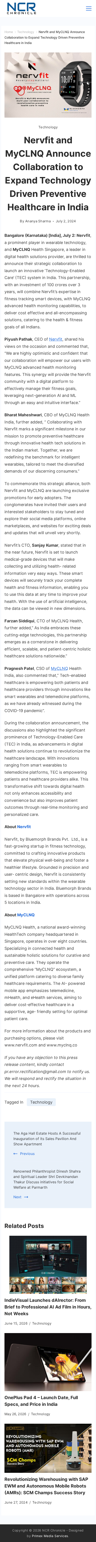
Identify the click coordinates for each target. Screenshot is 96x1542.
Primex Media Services (50, 1536)
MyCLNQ (59, 668)
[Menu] (89, 8)
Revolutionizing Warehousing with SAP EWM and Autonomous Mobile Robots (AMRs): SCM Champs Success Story (46, 1486)
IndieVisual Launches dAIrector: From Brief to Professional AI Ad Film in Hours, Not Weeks (47, 1307)
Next (17, 1197)
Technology (48, 127)
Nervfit (55, 339)
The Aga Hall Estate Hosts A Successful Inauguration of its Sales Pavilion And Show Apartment (47, 1138)
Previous (27, 1153)
